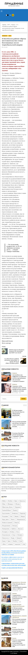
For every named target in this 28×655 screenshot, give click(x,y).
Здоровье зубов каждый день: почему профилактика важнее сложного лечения (19, 388)
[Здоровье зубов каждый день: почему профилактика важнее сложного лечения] (6, 388)
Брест (9, 541)
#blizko (4, 501)
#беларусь (10, 504)
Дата (10, 35)
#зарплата (22, 513)
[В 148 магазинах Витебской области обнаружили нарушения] (6, 608)
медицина (17, 544)
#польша (14, 525)
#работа (14, 529)
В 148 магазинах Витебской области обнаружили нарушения (18, 610)
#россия (20, 529)
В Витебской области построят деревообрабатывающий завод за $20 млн (13, 450)
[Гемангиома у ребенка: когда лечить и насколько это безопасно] (6, 597)
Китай (20, 541)
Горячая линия (15, 606)
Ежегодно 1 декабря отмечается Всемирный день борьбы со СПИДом (12, 473)
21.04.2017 (5, 47)
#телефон (19, 535)
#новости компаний (7, 522)
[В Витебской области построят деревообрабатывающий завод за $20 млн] (6, 437)
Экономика (23, 582)
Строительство (15, 617)
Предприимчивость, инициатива (19, 615)
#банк (3, 504)
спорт (23, 544)
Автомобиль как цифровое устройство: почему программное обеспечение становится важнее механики (19, 379)
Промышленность (16, 582)
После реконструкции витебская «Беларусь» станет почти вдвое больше (19, 414)
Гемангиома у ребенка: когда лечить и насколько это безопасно (19, 597)
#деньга (15, 510)
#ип (11, 516)
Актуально (4, 35)
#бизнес (17, 504)
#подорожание (6, 525)
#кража (16, 516)
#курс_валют (5, 519)
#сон (17, 532)
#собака (12, 532)
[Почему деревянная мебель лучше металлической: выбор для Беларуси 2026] (6, 642)
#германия (17, 507)
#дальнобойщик (6, 510)
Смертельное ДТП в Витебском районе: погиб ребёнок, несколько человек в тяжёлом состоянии (13, 552)
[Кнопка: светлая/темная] (7, 15)
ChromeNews (23, 651)
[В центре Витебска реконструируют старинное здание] (6, 426)
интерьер (10, 544)
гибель (4, 544)
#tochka (10, 501)
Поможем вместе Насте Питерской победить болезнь (13, 488)
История (14, 627)
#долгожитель (6, 513)
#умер (12, 538)
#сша (13, 535)
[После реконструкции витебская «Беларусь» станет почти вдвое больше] (6, 414)
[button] (1, 11)
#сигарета (4, 532)
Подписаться (13, 15)
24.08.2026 (15, 590)
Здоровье (14, 593)
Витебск (15, 541)
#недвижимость (21, 519)
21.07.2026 (15, 392)
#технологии (5, 538)
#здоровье (5, 516)
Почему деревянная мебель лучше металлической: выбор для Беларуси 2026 (18, 643)
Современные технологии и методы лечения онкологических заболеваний (13, 564)
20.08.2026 (15, 428)
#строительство (6, 535)
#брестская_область (7, 507)
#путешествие (5, 529)
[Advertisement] (20, 15)
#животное (15, 513)
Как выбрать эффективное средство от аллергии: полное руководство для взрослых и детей (12, 559)
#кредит (23, 516)
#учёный (19, 538)
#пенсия (17, 522)
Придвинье (14, 4)
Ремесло (14, 638)
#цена (3, 541)
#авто (15, 501)
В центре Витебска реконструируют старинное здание (18, 424)
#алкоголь (22, 501)
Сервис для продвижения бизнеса (12, 568)
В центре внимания (16, 604)
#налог (13, 519)
